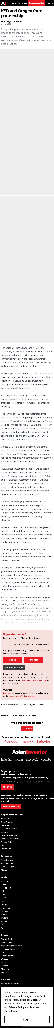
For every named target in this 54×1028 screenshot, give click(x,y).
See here (6, 693)
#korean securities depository (14, 715)
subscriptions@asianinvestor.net (33, 680)
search (16, 3)
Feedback (27, 728)
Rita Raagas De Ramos (11, 21)
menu (49, 3)
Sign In (12, 660)
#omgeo (32, 715)
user (24, 3)
